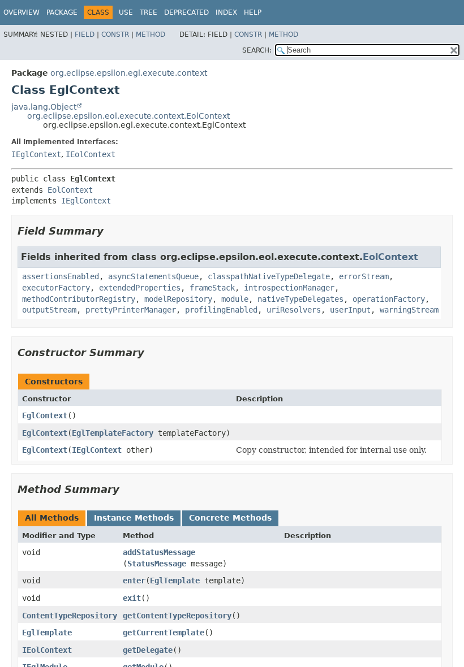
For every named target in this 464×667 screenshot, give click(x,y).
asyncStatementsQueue (153, 276)
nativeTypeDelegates (300, 299)
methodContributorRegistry (78, 299)
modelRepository (178, 299)
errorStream (364, 276)
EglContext (44, 415)
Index (226, 12)
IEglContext (36, 154)
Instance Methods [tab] (134, 517)
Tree (148, 12)
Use (126, 12)
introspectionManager (289, 287)
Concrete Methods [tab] (230, 517)
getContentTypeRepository (177, 615)
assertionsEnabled (60, 276)
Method (150, 34)
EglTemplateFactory (112, 433)
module (234, 299)
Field (84, 34)
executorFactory (56, 287)
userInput (350, 309)
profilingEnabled (221, 309)
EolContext (70, 189)
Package (62, 12)
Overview (21, 12)
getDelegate (148, 650)
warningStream (409, 309)
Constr (115, 34)
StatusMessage (156, 563)
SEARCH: (257, 50)
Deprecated (186, 12)
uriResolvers (294, 309)
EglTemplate (175, 580)
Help (252, 12)
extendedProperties (140, 287)
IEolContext (90, 154)
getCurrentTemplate (163, 632)
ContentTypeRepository (69, 615)
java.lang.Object (43, 106)
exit (132, 598)
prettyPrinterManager (130, 309)
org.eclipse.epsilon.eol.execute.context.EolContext (128, 115)
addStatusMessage (159, 552)
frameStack (212, 287)
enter (134, 580)
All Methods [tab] (52, 517)
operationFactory (389, 299)
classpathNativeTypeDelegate (269, 276)
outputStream (49, 309)
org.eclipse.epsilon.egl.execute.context (128, 72)
